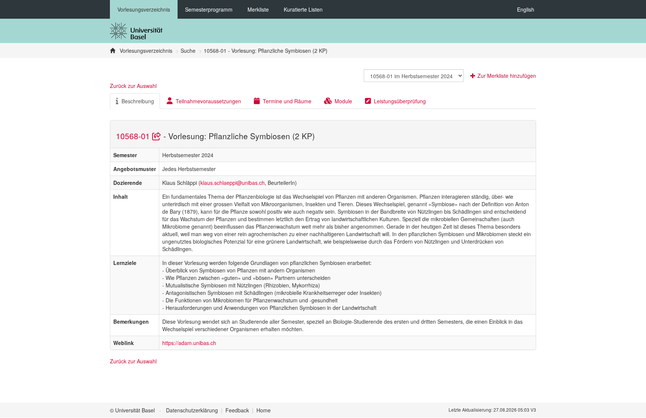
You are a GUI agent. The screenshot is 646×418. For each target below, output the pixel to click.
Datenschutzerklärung (192, 410)
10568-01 (134, 135)
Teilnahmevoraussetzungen (208, 101)
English (525, 9)
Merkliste (258, 9)
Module (343, 101)
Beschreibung (137, 101)
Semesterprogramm (209, 9)
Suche (188, 50)
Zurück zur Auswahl (133, 85)
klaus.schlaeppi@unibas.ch (232, 182)
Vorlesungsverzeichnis (143, 9)
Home (263, 410)
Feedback (237, 410)
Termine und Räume (287, 101)
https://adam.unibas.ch (189, 343)
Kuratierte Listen (303, 9)
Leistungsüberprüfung (400, 101)
